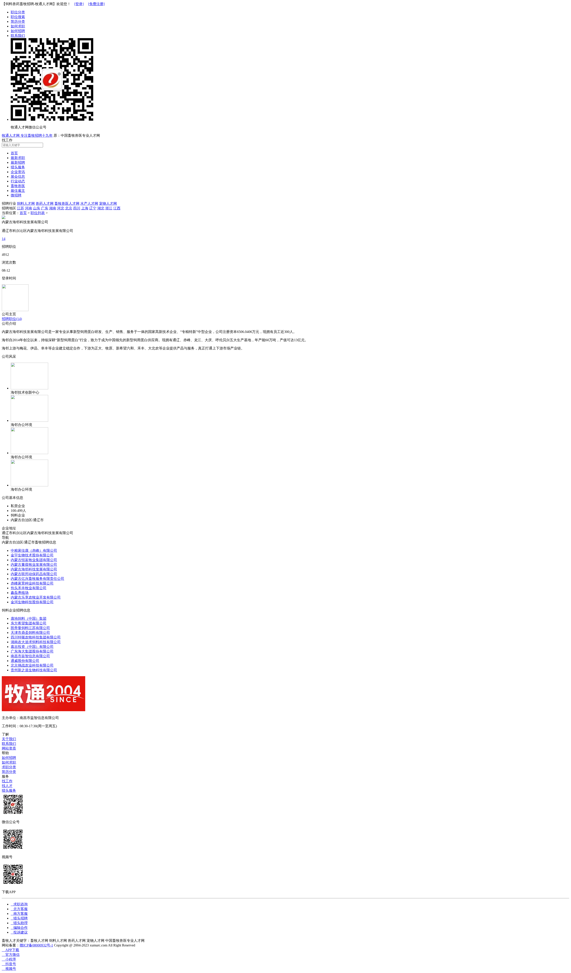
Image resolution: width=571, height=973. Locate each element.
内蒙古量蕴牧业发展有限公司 (34, 564)
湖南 (52, 208)
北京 (68, 208)
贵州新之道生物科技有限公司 (34, 670)
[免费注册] (96, 4)
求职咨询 (19, 904)
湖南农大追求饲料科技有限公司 (36, 642)
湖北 (100, 208)
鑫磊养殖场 (20, 593)
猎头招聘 (19, 918)
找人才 (7, 786)
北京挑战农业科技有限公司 (32, 665)
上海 (84, 208)
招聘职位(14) (12, 319)
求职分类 (9, 767)
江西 (116, 208)
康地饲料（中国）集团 (28, 618)
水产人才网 (89, 203)
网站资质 (9, 748)
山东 (36, 208)
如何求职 (18, 26)
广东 (44, 208)
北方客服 (19, 909)
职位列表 (38, 213)
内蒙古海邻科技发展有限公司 (34, 569)
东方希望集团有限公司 (28, 623)
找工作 (7, 781)
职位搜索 (18, 17)
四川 (76, 208)
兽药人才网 (45, 203)
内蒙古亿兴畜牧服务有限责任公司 (37, 578)
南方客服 (19, 913)
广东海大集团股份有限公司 (32, 651)
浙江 (108, 208)
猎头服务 (9, 790)
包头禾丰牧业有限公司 (28, 588)
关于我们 (9, 739)
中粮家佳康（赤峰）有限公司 (34, 550)
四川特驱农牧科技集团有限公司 (36, 637)
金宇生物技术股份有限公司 (32, 555)
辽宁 (92, 208)
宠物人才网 (108, 203)
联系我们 (18, 35)
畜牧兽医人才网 (66, 203)
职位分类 (18, 12)
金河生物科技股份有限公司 (32, 602)
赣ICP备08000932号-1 (36, 945)
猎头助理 (19, 923)
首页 (23, 213)
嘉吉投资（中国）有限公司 (32, 647)
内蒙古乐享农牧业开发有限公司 (36, 597)
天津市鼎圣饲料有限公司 (30, 632)
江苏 (20, 208)
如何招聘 (18, 31)
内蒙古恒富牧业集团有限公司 (34, 560)
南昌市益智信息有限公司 (30, 656)
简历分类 (18, 21)
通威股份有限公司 (25, 661)
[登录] (79, 4)
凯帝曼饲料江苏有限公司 (30, 628)
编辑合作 (19, 928)
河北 (60, 208)
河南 (28, 208)
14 (3, 239)
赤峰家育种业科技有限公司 (32, 583)
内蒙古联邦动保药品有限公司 (34, 574)
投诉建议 (19, 932)
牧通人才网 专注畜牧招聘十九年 (27, 135)
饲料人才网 (26, 203)
